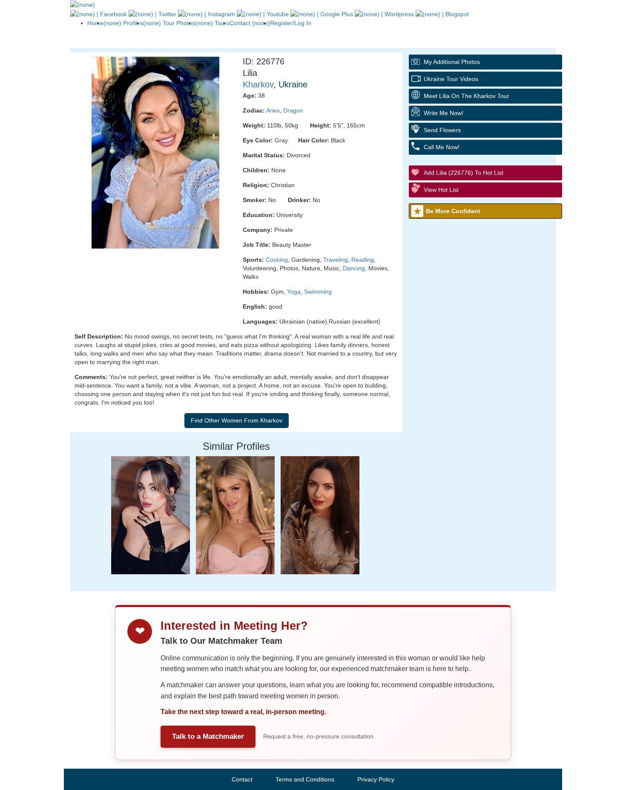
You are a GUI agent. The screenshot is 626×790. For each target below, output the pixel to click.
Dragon (293, 110)
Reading (362, 259)
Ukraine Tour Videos (451, 78)
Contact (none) (250, 23)
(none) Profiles (123, 23)
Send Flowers (442, 130)
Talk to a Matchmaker (208, 736)
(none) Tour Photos (169, 23)
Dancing (354, 268)
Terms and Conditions (305, 779)
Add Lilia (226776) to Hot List (463, 172)
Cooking (277, 259)
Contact (242, 779)
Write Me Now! (443, 113)
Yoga (294, 291)
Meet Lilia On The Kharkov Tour (466, 96)
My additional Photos (452, 61)
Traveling (335, 259)
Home (95, 23)
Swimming (318, 291)
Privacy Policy (375, 779)
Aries (273, 110)
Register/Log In (290, 23)
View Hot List (441, 189)
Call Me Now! (441, 147)
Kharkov (258, 84)
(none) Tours (212, 23)
